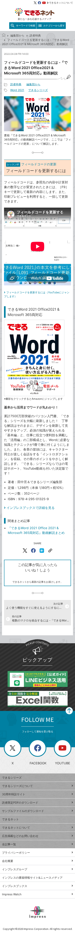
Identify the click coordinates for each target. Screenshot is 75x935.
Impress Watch (11, 894)
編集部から (17, 35)
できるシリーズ (38, 90)
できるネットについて (61, 2)
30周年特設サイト (13, 794)
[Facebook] (39, 3)
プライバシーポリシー (16, 852)
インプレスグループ (14, 869)
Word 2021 (17, 90)
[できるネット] (3, 35)
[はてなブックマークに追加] (42, 550)
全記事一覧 (9, 844)
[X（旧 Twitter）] (35, 2)
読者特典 (35, 35)
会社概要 (7, 861)
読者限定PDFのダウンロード (20, 802)
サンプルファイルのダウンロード (23, 811)
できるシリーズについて (17, 786)
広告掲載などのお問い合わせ (20, 836)
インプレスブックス (14, 886)
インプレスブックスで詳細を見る (31, 508)
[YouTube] (44, 3)
